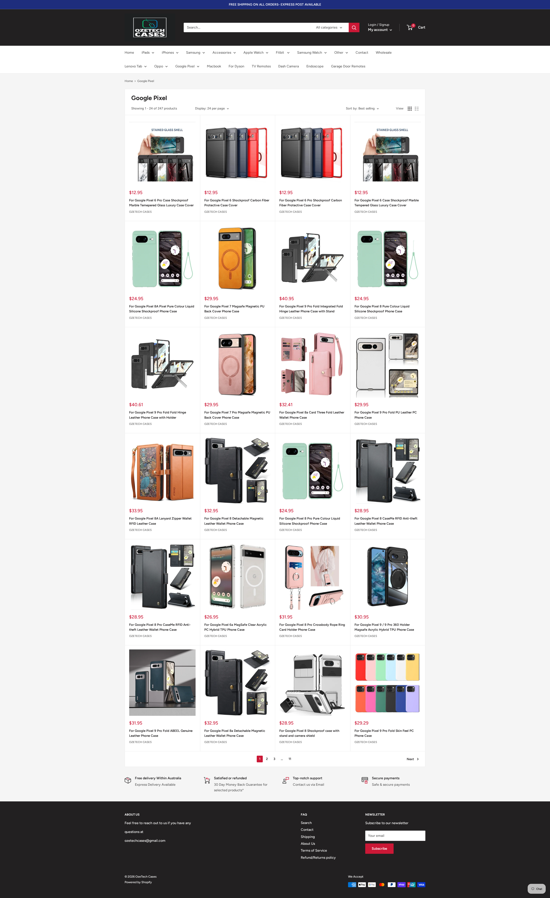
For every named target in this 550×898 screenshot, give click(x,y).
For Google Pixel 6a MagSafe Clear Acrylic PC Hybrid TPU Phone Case (235, 627)
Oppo (158, 66)
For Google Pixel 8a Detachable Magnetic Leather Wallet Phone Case (234, 733)
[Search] (354, 27)
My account (378, 29)
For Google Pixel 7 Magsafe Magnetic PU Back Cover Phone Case (234, 308)
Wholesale (384, 52)
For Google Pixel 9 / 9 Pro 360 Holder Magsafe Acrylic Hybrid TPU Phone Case (384, 627)
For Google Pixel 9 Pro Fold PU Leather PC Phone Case (385, 414)
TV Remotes (261, 66)
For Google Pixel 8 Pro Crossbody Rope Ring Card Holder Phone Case (312, 627)
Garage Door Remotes (348, 66)
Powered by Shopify (138, 882)
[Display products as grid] (410, 109)
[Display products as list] (417, 109)
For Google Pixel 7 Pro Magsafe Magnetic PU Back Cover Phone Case (237, 414)
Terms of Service (314, 850)
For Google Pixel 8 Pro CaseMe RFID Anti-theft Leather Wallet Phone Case (160, 627)
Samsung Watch (309, 52)
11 (290, 759)
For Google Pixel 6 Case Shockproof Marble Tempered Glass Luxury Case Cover (386, 202)
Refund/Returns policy (318, 857)
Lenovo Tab (133, 66)
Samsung (193, 52)
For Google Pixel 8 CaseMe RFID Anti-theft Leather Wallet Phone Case (385, 521)
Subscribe (379, 848)
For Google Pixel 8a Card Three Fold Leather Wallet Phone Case (311, 414)
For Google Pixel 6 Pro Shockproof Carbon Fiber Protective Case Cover (310, 202)
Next (410, 759)
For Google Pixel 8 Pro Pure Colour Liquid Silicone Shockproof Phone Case (309, 521)
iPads (146, 52)
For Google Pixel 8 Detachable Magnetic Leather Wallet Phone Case (233, 521)
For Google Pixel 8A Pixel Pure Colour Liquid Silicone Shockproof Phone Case (161, 308)
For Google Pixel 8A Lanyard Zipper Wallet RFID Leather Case (160, 521)
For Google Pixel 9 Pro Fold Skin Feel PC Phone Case (384, 733)
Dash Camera (288, 66)
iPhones (168, 52)
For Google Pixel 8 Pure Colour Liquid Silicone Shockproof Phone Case (381, 308)
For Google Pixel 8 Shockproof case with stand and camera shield (309, 733)
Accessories (221, 52)
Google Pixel (185, 66)
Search (306, 823)
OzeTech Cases (140, 211)
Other (338, 52)
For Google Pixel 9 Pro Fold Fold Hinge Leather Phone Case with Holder (157, 414)
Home (129, 52)
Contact (362, 52)
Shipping (308, 837)
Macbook (214, 66)
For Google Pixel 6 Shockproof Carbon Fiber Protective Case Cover (236, 202)
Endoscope (315, 66)
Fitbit (280, 52)
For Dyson (236, 66)
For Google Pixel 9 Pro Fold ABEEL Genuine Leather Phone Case (160, 733)
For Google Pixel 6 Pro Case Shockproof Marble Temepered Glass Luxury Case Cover (161, 202)
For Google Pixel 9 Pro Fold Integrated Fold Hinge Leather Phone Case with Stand (311, 308)
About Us (308, 844)
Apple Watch (253, 52)
